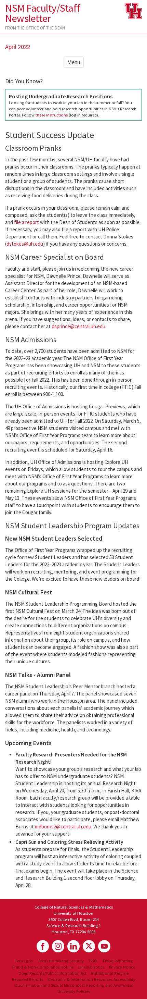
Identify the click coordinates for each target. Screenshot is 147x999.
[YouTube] (104, 946)
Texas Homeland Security (61, 960)
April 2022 (17, 47)
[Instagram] (58, 946)
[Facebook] (43, 946)
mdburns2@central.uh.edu (63, 826)
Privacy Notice (122, 967)
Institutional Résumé (110, 973)
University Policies (73, 991)
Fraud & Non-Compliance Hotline (43, 967)
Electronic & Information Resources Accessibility (91, 979)
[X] (89, 946)
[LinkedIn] (73, 946)
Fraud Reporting (118, 960)
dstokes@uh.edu (24, 244)
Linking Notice (91, 967)
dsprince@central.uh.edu (78, 326)
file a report (26, 222)
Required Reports (27, 979)
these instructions (52, 115)
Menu (73, 62)
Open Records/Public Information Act (52, 973)
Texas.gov (24, 960)
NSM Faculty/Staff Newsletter (42, 13)
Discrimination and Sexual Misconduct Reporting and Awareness (74, 985)
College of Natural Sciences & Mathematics (74, 907)
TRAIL (93, 960)
